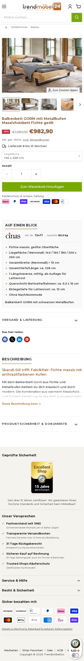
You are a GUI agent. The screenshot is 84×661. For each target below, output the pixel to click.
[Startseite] (6, 27)
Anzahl (7, 165)
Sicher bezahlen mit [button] (19, 602)
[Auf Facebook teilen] (5, 339)
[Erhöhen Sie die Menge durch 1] (36, 174)
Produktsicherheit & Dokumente (34, 424)
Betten (35, 27)
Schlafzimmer (19, 27)
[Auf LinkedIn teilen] (19, 339)
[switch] (75, 655)
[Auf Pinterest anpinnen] (27, 339)
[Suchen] (76, 17)
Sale (50, 650)
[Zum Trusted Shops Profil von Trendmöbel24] (42, 477)
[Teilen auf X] (12, 339)
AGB (60, 650)
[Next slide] (80, 104)
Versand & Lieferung (22, 320)
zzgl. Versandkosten (36, 139)
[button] (70, 6)
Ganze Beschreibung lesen (20, 403)
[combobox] (36, 17)
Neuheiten (11, 650)
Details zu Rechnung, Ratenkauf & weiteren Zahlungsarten (37, 629)
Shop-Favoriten (32, 650)
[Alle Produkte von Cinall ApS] (13, 235)
